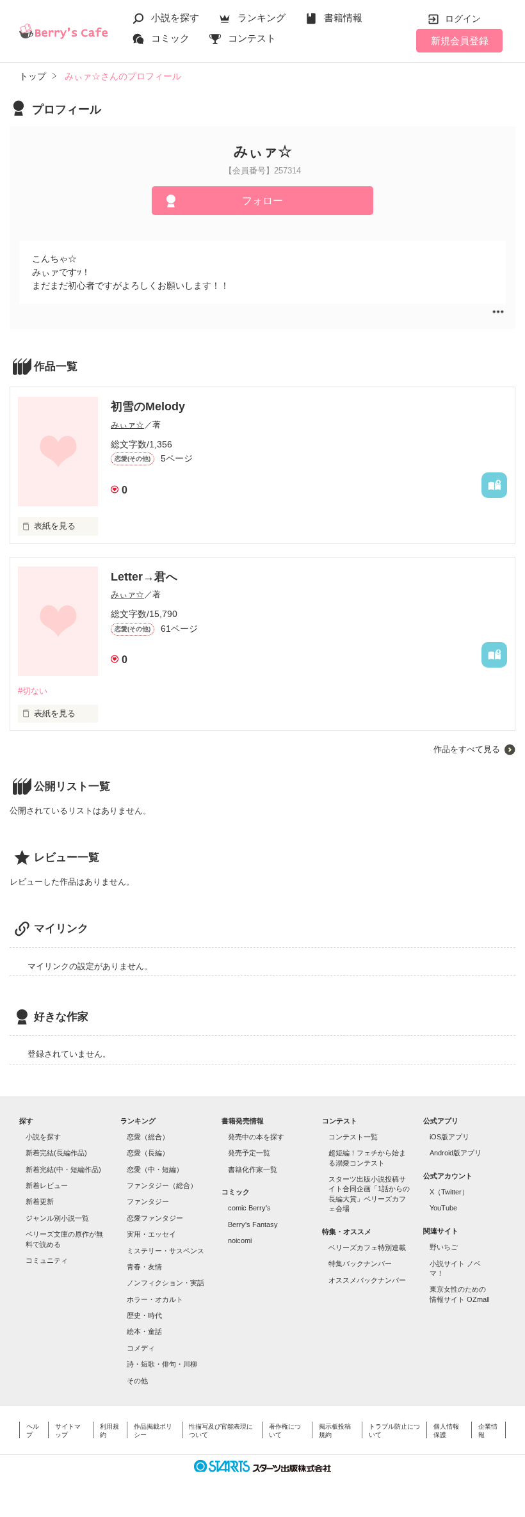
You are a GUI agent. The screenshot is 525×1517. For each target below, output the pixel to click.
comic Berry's (249, 1208)
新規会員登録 (460, 40)
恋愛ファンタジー (155, 1218)
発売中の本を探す (256, 1137)
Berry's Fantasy (253, 1224)
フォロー (262, 200)
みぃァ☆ (127, 424)
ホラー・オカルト (155, 1299)
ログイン (463, 18)
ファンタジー (148, 1201)
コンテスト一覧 (353, 1137)
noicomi (240, 1240)
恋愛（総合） (148, 1137)
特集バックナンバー (360, 1263)
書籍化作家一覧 (252, 1169)
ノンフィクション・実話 (165, 1283)
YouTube (443, 1208)
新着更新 (40, 1201)
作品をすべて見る (466, 749)
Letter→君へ (144, 576)
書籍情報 (343, 17)
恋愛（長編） (148, 1153)
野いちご (444, 1247)
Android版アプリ (455, 1153)
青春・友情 (144, 1267)
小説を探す (175, 17)
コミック (170, 38)
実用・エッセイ (151, 1234)
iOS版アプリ (449, 1137)
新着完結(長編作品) (56, 1153)
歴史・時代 (144, 1315)
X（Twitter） (449, 1192)
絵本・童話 (144, 1331)
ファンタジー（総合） (162, 1185)
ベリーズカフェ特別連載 (367, 1247)
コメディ (141, 1348)
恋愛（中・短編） (155, 1169)
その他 (137, 1381)
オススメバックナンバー (367, 1280)
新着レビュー (47, 1185)
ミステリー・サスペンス (165, 1251)
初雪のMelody (148, 406)
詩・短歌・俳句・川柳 (162, 1364)
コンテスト (252, 38)
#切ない (32, 691)
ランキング (262, 17)
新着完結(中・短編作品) (63, 1169)
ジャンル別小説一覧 (57, 1218)
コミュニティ (47, 1260)
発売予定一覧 (249, 1153)
